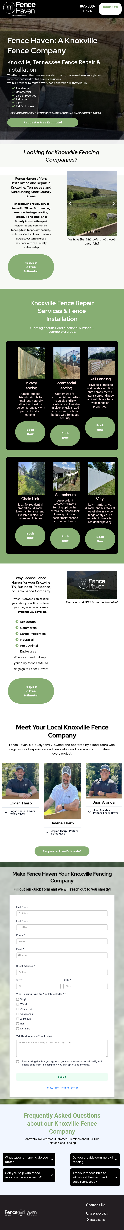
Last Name (22, 921)
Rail (22, 1023)
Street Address (25, 966)
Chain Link (26, 1009)
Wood (23, 1004)
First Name (22, 907)
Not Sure (25, 1028)
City (19, 980)
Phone (21, 935)
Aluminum (25, 1018)
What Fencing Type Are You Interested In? (41, 994)
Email (20, 949)
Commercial (27, 1014)
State (67, 980)
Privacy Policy (53, 1087)
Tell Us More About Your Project (34, 1036)
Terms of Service (69, 1087)
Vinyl (23, 999)
